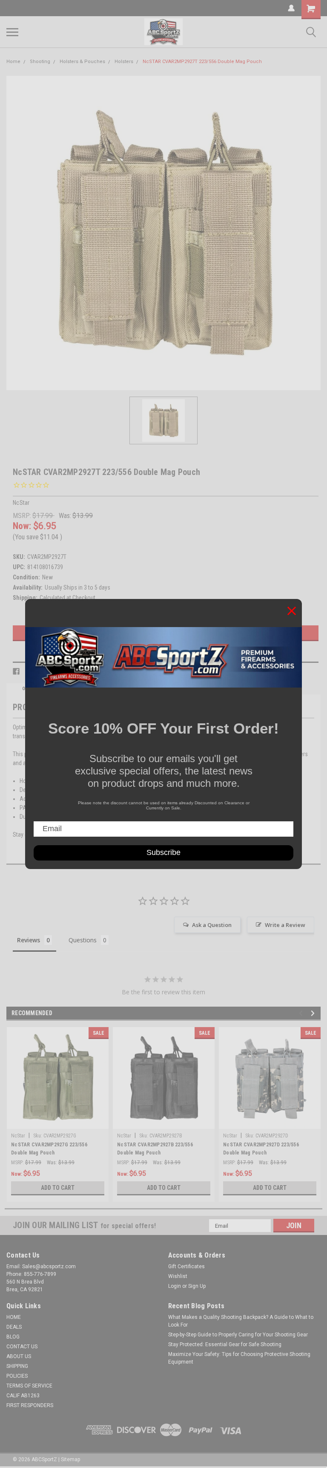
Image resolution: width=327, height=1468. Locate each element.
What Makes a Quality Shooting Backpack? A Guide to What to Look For (240, 1321)
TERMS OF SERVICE (29, 1386)
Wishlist (177, 1276)
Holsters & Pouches (82, 61)
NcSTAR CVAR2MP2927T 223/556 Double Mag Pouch (202, 61)
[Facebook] (16, 671)
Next (314, 1013)
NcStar (18, 1136)
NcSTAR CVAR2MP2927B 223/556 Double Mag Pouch (155, 1149)
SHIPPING (17, 1366)
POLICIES (17, 1376)
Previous (302, 1013)
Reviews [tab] (28, 940)
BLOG (13, 1337)
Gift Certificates (186, 1266)
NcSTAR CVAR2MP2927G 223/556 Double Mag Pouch (49, 1149)
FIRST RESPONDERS (29, 1405)
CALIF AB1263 (23, 1396)
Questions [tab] (83, 940)
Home (13, 61)
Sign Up (197, 1286)
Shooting (40, 61)
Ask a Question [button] (212, 925)
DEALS (14, 1327)
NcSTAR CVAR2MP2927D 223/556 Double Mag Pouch (261, 1149)
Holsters (124, 61)
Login (174, 1286)
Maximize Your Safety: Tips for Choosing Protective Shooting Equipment (239, 1358)
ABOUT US (18, 1356)
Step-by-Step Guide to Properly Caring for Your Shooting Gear (238, 1335)
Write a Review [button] (285, 925)
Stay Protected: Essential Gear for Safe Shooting (224, 1344)
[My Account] (291, 8)
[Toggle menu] (12, 32)
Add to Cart (58, 1187)
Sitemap (70, 1459)
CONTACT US (21, 1347)
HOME (13, 1317)
